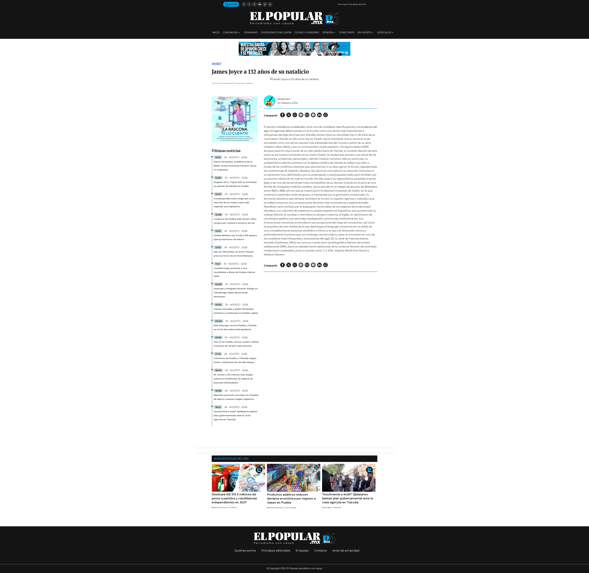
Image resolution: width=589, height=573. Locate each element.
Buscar (233, 4)
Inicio (216, 32)
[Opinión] (294, 48)
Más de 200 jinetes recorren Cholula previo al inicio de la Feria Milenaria (233, 254)
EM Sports (364, 32)
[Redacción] (269, 100)
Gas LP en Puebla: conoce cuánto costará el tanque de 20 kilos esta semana (236, 344)
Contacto (320, 550)
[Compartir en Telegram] (300, 114)
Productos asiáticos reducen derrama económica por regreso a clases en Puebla (291, 498)
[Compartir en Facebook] (282, 114)
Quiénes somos (245, 550)
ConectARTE (346, 32)
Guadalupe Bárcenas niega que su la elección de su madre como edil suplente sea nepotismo (234, 202)
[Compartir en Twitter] (288, 114)
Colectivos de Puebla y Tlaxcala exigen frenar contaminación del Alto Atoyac (235, 360)
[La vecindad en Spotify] (235, 119)
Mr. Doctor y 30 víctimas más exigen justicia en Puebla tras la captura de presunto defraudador (233, 378)
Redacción (283, 99)
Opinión (327, 32)
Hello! (216, 64)
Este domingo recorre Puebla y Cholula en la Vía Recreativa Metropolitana (235, 327)
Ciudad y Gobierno (306, 32)
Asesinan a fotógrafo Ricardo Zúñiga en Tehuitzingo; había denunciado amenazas (236, 292)
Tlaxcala (337, 507)
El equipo (302, 550)
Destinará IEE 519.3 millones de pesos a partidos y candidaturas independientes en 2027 (234, 498)
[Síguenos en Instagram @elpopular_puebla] (254, 4)
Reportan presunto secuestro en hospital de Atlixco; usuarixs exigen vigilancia (236, 397)
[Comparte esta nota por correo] (307, 114)
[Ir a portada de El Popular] (294, 18)
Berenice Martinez (220, 507)
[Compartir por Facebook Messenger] (313, 114)
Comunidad (230, 32)
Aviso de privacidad (345, 550)
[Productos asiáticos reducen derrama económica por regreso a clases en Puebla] (293, 478)
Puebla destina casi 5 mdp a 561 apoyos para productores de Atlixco (235, 237)
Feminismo (251, 32)
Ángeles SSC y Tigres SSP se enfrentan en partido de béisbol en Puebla (235, 184)
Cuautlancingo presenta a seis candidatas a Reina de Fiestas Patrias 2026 (234, 272)
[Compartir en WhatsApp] (294, 114)
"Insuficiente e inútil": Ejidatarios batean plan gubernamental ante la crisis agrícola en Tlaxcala (235, 415)
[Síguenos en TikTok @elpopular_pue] (265, 4)
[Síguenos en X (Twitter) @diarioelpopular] (249, 4)
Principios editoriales (275, 550)
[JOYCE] (286, 130)
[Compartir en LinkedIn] (319, 114)
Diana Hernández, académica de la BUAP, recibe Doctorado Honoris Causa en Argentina (235, 165)
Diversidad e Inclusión (276, 32)
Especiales (384, 32)
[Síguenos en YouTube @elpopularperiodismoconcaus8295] (260, 4)
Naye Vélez (326, 507)
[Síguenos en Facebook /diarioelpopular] (244, 4)
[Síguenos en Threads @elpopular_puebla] (270, 4)
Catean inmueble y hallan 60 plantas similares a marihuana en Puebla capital (236, 311)
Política (233, 507)
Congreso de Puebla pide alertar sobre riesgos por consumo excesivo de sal (235, 221)
